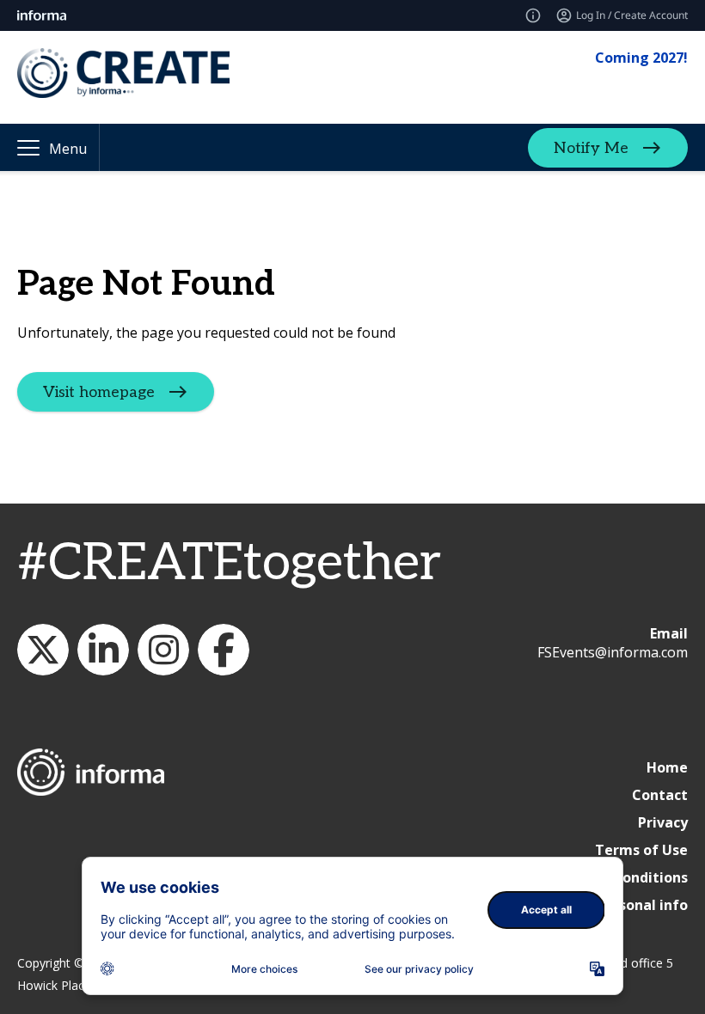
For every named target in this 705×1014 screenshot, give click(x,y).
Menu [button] (68, 148)
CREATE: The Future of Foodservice (103, 649)
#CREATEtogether (229, 564)
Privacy (663, 822)
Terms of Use (641, 849)
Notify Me (591, 147)
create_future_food (163, 649)
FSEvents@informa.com (612, 652)
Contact (660, 794)
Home (667, 767)
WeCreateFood (43, 649)
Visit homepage (99, 392)
